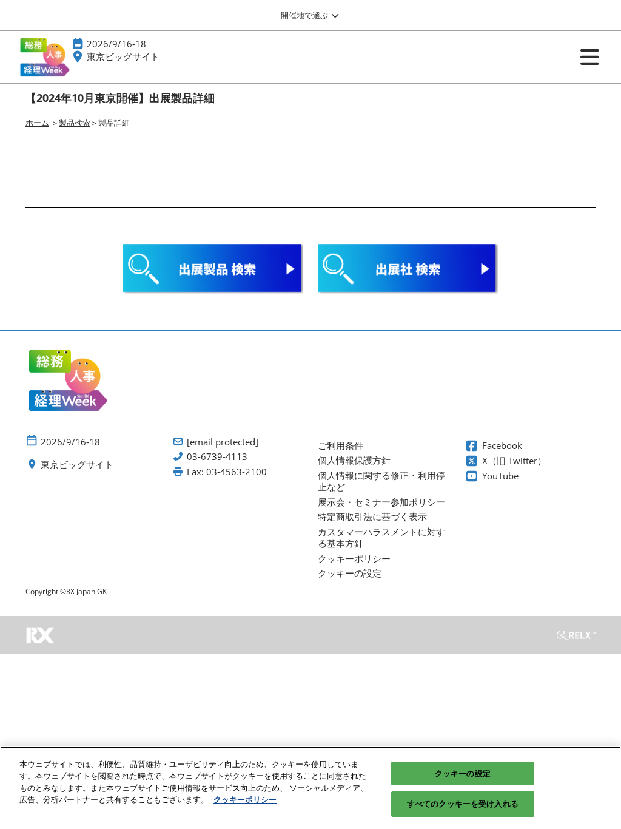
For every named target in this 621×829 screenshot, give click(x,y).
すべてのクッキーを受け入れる (463, 803)
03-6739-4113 (217, 456)
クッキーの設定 (463, 773)
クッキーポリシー (245, 799)
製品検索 (74, 122)
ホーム (37, 122)
